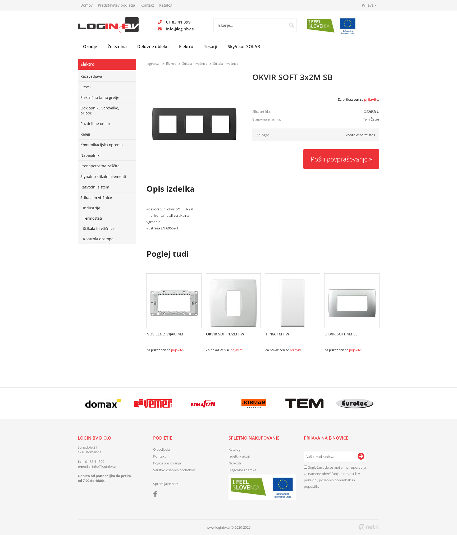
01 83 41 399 (178, 22)
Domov (86, 5)
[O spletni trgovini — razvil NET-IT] (369, 527)
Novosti (235, 463)
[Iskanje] (291, 25)
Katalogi (166, 5)
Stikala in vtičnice (96, 197)
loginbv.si (153, 63)
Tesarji (210, 46)
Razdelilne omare (95, 123)
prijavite (371, 99)
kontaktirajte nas (360, 134)
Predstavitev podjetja (116, 5)
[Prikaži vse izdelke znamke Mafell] (203, 403)
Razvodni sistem (94, 187)
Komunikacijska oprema (101, 144)
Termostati (92, 218)
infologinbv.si (180, 28)
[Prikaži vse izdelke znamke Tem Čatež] (304, 403)
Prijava (369, 5)
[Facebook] (156, 495)
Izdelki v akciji (239, 456)
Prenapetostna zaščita (100, 165)
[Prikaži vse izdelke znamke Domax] (103, 403)
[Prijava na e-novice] (361, 456)
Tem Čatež (371, 119)
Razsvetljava (91, 76)
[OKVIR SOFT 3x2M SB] (194, 124)
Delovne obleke (152, 46)
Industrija (91, 207)
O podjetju (161, 449)
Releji (85, 134)
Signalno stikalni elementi (103, 176)
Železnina (117, 46)
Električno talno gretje (99, 97)
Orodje (90, 46)
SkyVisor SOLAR (244, 46)
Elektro (186, 46)
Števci (85, 86)
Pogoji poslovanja (167, 463)
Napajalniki (90, 155)
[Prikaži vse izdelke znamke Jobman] (254, 403)
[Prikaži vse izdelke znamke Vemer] (153, 403)
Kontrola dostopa (98, 238)
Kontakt (147, 5)
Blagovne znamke (242, 470)
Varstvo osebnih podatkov (174, 470)
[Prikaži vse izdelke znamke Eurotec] (355, 403)
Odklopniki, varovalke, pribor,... (99, 110)
